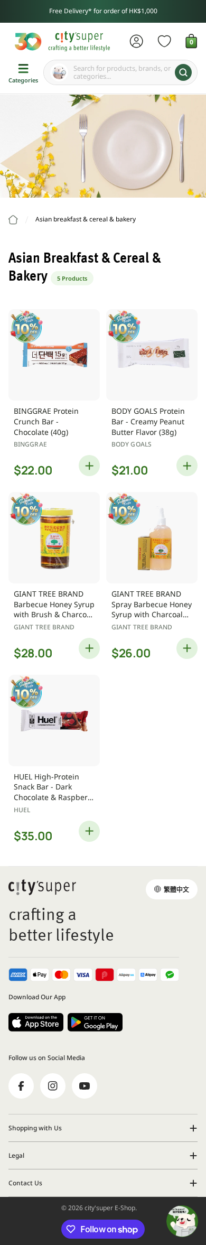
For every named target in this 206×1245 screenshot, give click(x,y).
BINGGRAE (30, 444)
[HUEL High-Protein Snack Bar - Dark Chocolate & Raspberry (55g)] (54, 720)
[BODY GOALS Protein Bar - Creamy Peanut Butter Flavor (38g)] (152, 355)
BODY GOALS (131, 444)
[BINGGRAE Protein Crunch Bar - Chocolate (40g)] (54, 355)
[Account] (136, 41)
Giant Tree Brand (44, 626)
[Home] (13, 220)
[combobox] (120, 72)
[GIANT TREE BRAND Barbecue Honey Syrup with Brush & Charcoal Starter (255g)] (54, 537)
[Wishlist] (164, 41)
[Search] (183, 72)
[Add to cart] (89, 465)
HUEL (22, 809)
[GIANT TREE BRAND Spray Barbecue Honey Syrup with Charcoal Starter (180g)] (152, 537)
